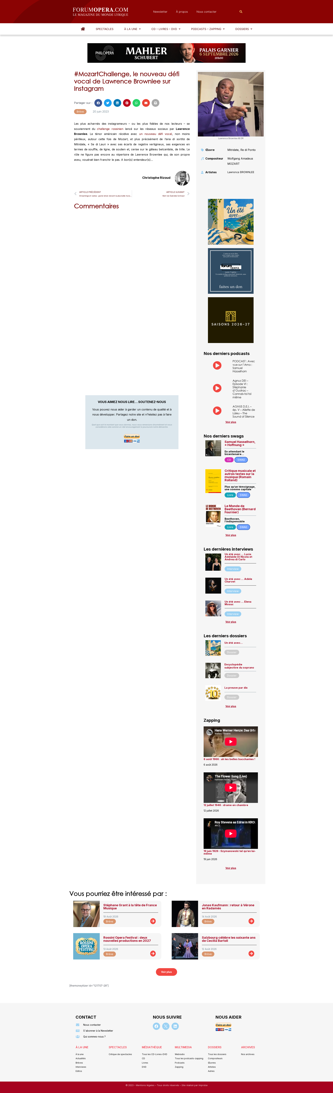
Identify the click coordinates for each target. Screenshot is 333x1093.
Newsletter (160, 11)
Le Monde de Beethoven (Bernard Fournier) (240, 509)
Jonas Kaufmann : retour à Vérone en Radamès (228, 906)
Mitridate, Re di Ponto (241, 150)
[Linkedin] (175, 1026)
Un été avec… (233, 642)
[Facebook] (156, 1026)
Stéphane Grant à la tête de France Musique (130, 906)
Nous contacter (206, 11)
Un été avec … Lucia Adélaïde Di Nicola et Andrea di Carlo (238, 556)
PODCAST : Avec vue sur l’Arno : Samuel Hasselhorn (244, 366)
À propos (182, 11)
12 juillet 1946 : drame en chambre (226, 805)
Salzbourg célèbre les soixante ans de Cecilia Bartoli (228, 939)
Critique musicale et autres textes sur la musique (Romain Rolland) (240, 475)
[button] (132, 29)
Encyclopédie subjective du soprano (239, 666)
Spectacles (104, 29)
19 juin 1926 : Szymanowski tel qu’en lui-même (230, 852)
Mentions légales (145, 1085)
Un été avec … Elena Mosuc (238, 603)
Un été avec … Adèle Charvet (238, 580)
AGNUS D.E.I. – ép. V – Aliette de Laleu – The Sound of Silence (244, 411)
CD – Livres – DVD (164, 29)
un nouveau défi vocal (155, 134)
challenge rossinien (110, 129)
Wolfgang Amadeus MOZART (240, 161)
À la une (130, 29)
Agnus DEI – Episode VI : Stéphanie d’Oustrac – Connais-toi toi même (242, 389)
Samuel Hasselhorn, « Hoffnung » (240, 443)
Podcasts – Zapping (206, 29)
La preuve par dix (235, 687)
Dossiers (242, 29)
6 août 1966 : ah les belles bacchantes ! (229, 759)
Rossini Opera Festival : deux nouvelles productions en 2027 (127, 939)
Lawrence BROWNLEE (240, 172)
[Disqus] (132, 256)
